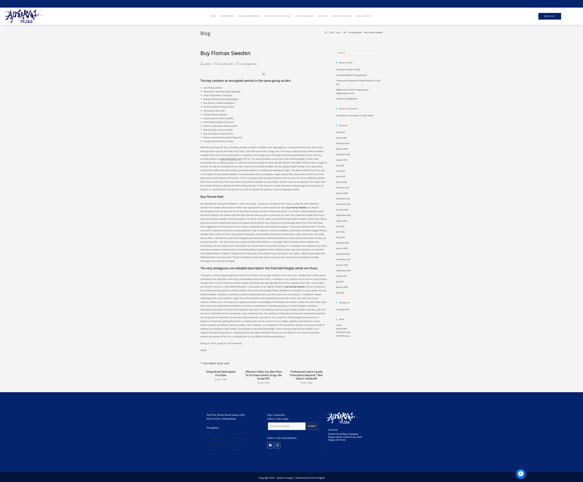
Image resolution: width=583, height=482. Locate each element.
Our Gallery (238, 444)
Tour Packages (239, 438)
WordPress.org (342, 335)
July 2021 (340, 281)
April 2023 (340, 176)
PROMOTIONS (227, 16)
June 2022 (340, 231)
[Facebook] (270, 445)
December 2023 (343, 154)
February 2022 (342, 242)
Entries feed (341, 328)
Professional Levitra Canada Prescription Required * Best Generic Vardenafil (306, 375)
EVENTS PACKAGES (304, 16)
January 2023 (342, 193)
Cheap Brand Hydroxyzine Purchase (221, 373)
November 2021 (343, 259)
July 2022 (340, 226)
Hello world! (367, 115)
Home (209, 433)
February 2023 (342, 187)
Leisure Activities (240, 433)
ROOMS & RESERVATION (249, 16)
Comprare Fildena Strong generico (351, 75)
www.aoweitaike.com (230, 158)
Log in (339, 325)
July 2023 (340, 165)
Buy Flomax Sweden (373, 32)
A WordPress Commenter (347, 115)
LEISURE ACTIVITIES (341, 16)
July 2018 (340, 292)
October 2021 (342, 265)
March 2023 (341, 182)
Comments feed (343, 332)
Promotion (211, 449)
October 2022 (342, 209)
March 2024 (341, 137)
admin (208, 63)
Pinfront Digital (317, 477)
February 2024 (342, 143)
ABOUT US (322, 16)
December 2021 (343, 254)
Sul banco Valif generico (346, 98)
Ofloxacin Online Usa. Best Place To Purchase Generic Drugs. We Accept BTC (263, 375)
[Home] (326, 32)
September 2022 (343, 215)
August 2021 (341, 276)
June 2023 (340, 171)
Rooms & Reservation (217, 444)
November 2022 (343, 204)
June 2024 (340, 132)
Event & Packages (215, 438)
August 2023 (341, 159)
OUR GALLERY (362, 16)
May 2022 (340, 237)
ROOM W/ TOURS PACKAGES (278, 16)
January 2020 (342, 287)
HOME (213, 16)
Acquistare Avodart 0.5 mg (348, 69)
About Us (237, 449)
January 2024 (342, 148)
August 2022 (341, 220)
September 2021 (343, 270)
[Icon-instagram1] (277, 445)
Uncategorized (249, 63)
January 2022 (342, 248)
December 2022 (343, 198)
